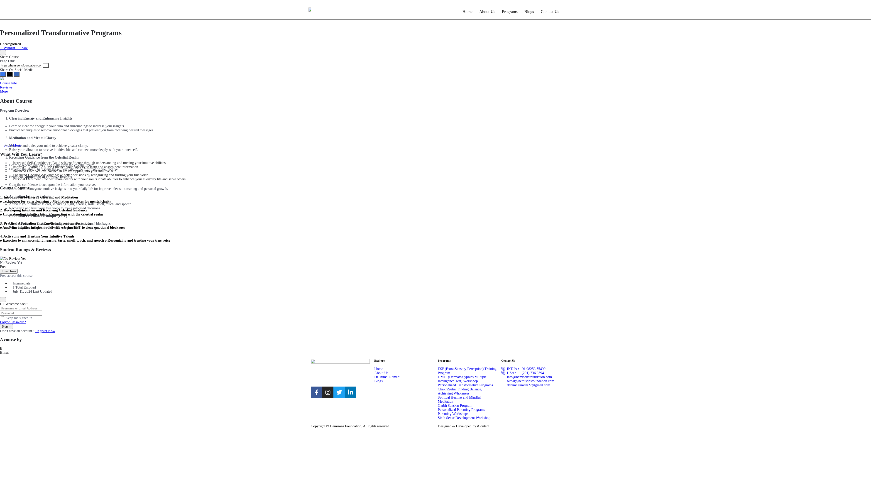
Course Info (8, 83)
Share (23, 48)
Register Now (45, 331)
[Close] (3, 52)
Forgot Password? (13, 322)
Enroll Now (9, 271)
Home (467, 11)
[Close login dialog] (3, 299)
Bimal (4, 352)
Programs (510, 11)
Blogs (529, 11)
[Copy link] (46, 65)
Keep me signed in (18, 318)
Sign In (6, 326)
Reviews (6, 87)
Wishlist (9, 48)
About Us (487, 11)
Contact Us (550, 11)
